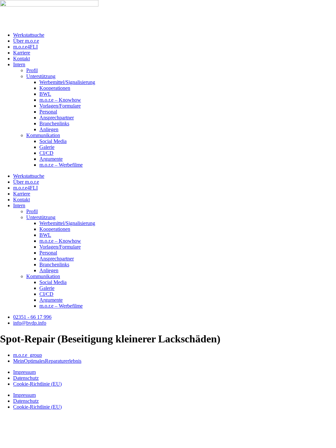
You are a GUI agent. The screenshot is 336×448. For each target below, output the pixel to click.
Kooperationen (54, 88)
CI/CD (46, 153)
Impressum (24, 372)
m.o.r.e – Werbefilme (61, 165)
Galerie (46, 147)
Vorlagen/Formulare (60, 106)
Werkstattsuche (28, 35)
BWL (45, 94)
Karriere (21, 52)
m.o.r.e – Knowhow (60, 100)
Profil (32, 70)
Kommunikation (43, 135)
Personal (48, 111)
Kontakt (21, 58)
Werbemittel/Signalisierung (67, 82)
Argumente (51, 159)
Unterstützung (40, 76)
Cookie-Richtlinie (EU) (37, 384)
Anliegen (48, 129)
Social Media (53, 141)
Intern (19, 64)
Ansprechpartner (56, 117)
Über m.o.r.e (26, 41)
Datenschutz (26, 378)
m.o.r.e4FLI (25, 47)
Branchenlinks (54, 123)
